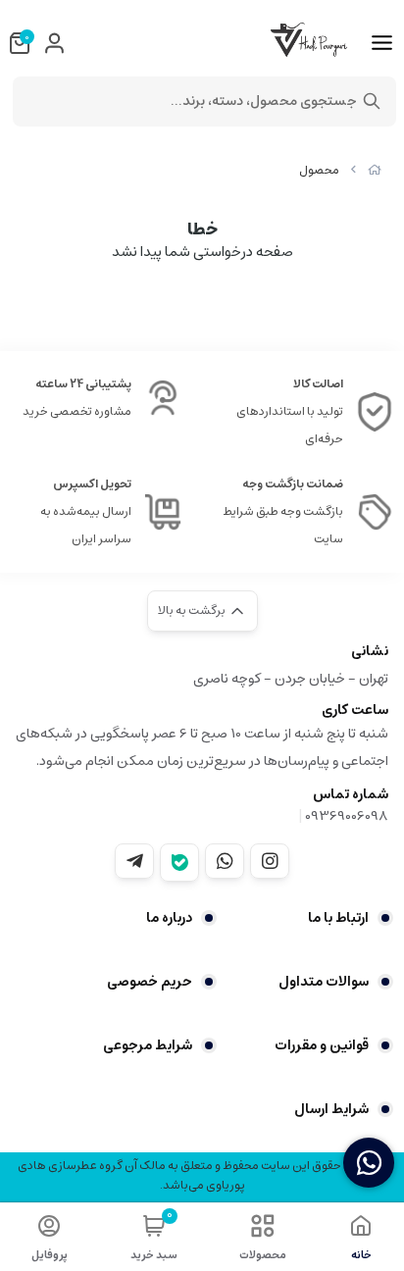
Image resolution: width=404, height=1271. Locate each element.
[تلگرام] (134, 861)
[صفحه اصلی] (374, 170)
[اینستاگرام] (269, 861)
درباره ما (169, 918)
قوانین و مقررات (322, 1045)
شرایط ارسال (331, 1109)
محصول (319, 170)
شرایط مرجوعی (147, 1045)
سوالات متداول (323, 981)
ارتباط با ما (338, 918)
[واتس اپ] (224, 861)
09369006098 (346, 816)
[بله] (179, 862)
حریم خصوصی (149, 981)
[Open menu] (382, 43)
